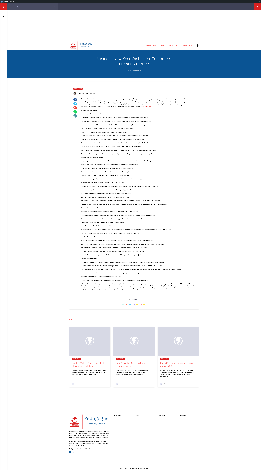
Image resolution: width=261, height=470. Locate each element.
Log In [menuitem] (6, 1)
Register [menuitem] (12, 1)
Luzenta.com (147, 106)
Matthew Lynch (83, 93)
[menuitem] (2, 1)
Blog (162, 45)
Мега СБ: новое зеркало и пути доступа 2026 (177, 364)
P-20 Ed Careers (173, 45)
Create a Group (187, 45)
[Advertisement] (134, 25)
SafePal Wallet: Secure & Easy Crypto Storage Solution (134, 364)
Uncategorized (78, 88)
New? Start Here (151, 45)
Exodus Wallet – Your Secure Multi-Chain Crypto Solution (89, 364)
